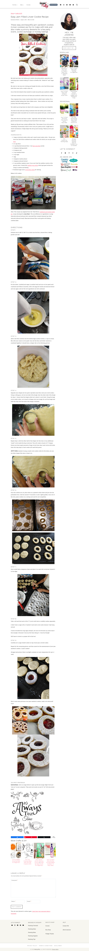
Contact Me (66, 926)
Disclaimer (58, 945)
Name (13, 901)
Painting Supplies (33, 936)
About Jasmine (67, 930)
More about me (68, 48)
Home (12, 13)
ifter (33, 170)
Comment (14, 880)
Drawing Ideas (32, 932)
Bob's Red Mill (37, 146)
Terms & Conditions (46, 945)
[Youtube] (65, 153)
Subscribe (53, 4)
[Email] (23, 925)
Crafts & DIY (18, 13)
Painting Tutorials (33, 926)
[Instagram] (64, 5)
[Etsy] (73, 5)
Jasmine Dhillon (15, 20)
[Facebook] (60, 5)
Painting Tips (31, 939)
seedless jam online (32, 165)
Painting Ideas (32, 929)
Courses (28, 4)
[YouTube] (70, 5)
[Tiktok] (76, 153)
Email (29, 901)
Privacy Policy (32, 945)
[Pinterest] (67, 5)
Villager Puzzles (49, 934)
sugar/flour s (28, 170)
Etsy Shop (48, 930)
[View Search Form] (77, 4)
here (14, 142)
